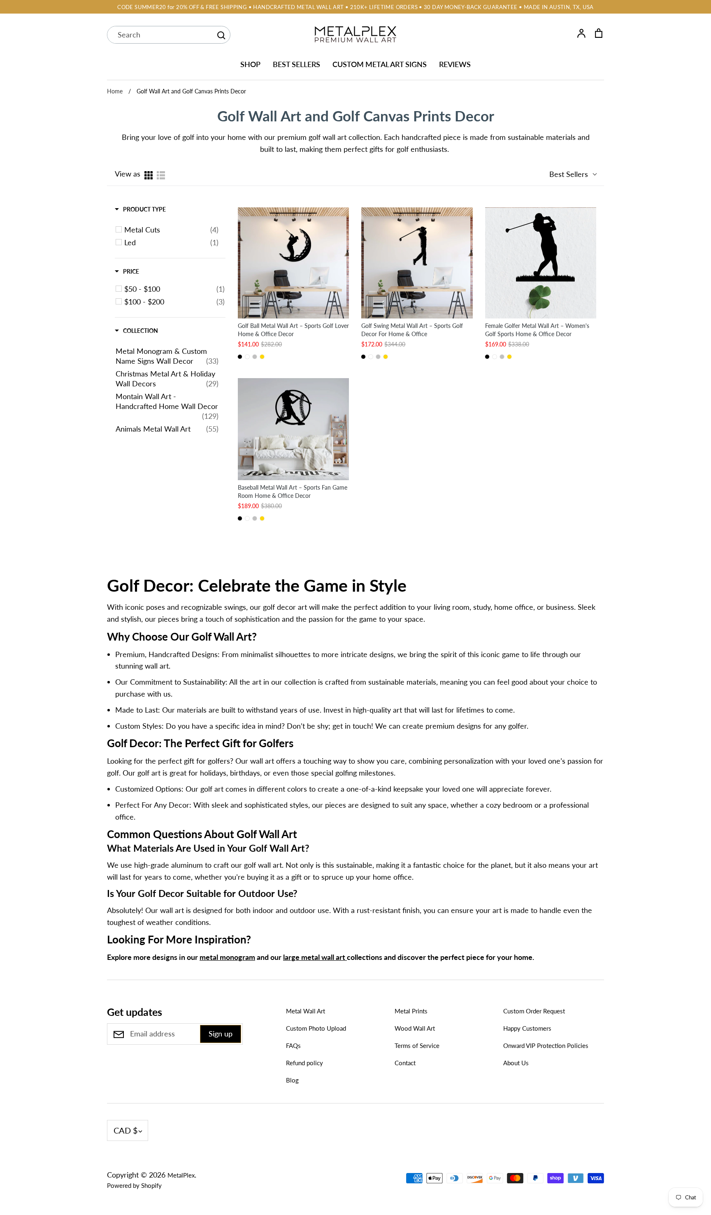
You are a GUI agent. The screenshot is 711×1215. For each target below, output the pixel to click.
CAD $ (126, 1130)
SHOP (250, 64)
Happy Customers (527, 1028)
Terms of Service (417, 1045)
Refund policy (304, 1062)
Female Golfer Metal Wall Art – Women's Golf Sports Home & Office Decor (537, 329)
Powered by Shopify (134, 1185)
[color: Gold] (262, 357)
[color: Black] (240, 357)
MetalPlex (181, 1175)
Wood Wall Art (415, 1028)
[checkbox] (171, 230)
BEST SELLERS (296, 64)
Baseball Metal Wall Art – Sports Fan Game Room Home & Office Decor (292, 491)
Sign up (220, 1033)
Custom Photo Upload (316, 1028)
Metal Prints (411, 1011)
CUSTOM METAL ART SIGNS (379, 64)
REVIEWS (455, 64)
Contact (405, 1062)
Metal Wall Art (305, 1011)
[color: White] (247, 357)
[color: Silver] (255, 357)
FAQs (293, 1045)
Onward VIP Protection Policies (545, 1045)
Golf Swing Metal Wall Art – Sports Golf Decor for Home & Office (412, 329)
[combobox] (159, 34)
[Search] (221, 35)
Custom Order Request (534, 1011)
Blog (292, 1080)
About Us (516, 1062)
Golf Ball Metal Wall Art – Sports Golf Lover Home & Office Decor (293, 329)
